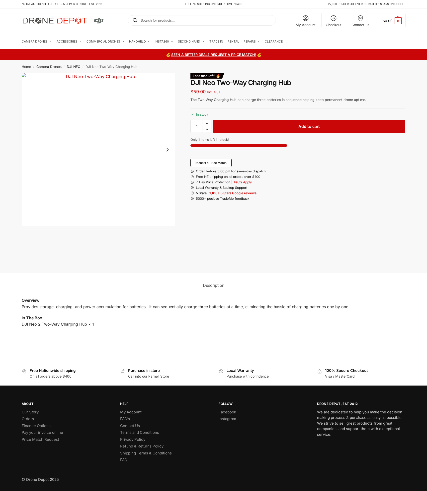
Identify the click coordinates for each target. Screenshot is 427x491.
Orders (28, 418)
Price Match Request (40, 439)
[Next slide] (167, 150)
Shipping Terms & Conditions (146, 453)
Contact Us (130, 425)
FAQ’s (125, 418)
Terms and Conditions (139, 432)
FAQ (123, 459)
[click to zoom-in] (98, 149)
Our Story (30, 412)
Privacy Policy (132, 439)
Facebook (227, 412)
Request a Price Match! (211, 163)
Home (26, 67)
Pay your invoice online (42, 432)
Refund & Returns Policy (142, 446)
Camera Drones (49, 67)
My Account (306, 25)
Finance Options (36, 425)
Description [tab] (213, 285)
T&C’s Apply (242, 182)
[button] (392, 20)
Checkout (334, 25)
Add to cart (309, 126)
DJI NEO (73, 67)
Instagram (227, 418)
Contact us (360, 25)
